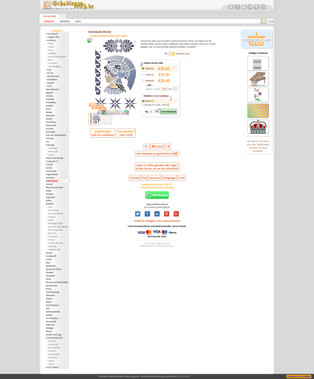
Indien (48, 190)
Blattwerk (50, 115)
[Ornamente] (54, 354)
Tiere (48, 308)
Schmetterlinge (52, 292)
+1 (166, 146)
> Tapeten (50, 82)
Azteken (49, 105)
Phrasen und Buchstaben (57, 282)
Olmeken (49, 272)
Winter (49, 331)
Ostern (51, 154)
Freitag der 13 (52, 161)
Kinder (51, 220)
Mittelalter (51, 265)
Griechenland (52, 180)
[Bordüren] (53, 344)
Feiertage (50, 144)
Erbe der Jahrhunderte (56, 135)
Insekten (49, 193)
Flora (50, 50)
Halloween (52, 148)
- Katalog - (49, 21)
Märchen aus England (58, 226)
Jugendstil (50, 197)
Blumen (49, 118)
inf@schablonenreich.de (157, 204)
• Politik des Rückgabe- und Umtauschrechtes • (157, 220)
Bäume (49, 112)
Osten (48, 278)
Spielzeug (52, 246)
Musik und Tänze (53, 269)
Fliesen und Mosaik (54, 157)
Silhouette (50, 295)
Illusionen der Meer (54, 187)
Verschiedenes (54, 66)
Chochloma (51, 122)
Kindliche (52, 53)
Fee (47, 141)
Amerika (49, 95)
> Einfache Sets (52, 76)
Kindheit (49, 203)
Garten (49, 167)
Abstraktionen (52, 89)
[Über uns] (237, 8)
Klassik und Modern (57, 56)
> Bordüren (51, 40)
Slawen (49, 298)
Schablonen (49, 16)
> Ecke (48, 69)
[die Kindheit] (54, 347)
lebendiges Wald (55, 223)
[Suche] (256, 8)
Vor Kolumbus (52, 318)
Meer (50, 59)
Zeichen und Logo (53, 334)
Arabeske (50, 99)
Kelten (49, 200)
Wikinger (50, 328)
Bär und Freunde (55, 213)
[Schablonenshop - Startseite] (68, 9)
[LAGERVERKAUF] (54, 337)
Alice (50, 207)
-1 (148, 146)
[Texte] (51, 360)
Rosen (48, 288)
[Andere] (52, 341)
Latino (49, 259)
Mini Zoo (52, 233)
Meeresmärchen (55, 229)
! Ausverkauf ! (52, 33)
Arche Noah (53, 210)
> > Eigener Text (52, 36)
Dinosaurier (51, 125)
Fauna (51, 46)
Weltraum (50, 324)
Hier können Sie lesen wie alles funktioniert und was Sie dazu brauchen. (258, 146)
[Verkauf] (231, 8)
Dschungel (50, 131)
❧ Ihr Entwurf (52, 367)
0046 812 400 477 (164, 184)
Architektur (51, 102)
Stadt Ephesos (52, 305)
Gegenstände (52, 174)
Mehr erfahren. (183, 376)
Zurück (159, 146)
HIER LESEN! (126, 135)
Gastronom (51, 171)
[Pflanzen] (52, 357)
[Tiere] (51, 363)
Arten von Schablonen (102, 135)
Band (48, 108)
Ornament (52, 63)
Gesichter (50, 177)
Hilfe (78, 21)
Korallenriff (51, 256)
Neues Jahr (53, 151)
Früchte (49, 164)
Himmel (49, 184)
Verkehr (49, 314)
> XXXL (49, 86)
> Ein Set (49, 72)
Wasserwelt (51, 321)
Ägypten (49, 92)
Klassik (49, 252)
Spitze (48, 301)
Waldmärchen (54, 249)
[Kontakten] (243, 8)
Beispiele (65, 21)
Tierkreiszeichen (53, 311)
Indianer (52, 216)
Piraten (51, 239)
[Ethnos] (52, 350)
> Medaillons (51, 79)
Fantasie (50, 138)
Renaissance (51, 285)
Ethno (50, 43)
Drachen (49, 128)
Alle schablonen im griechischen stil (155, 153)
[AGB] (250, 8)
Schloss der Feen (55, 242)
